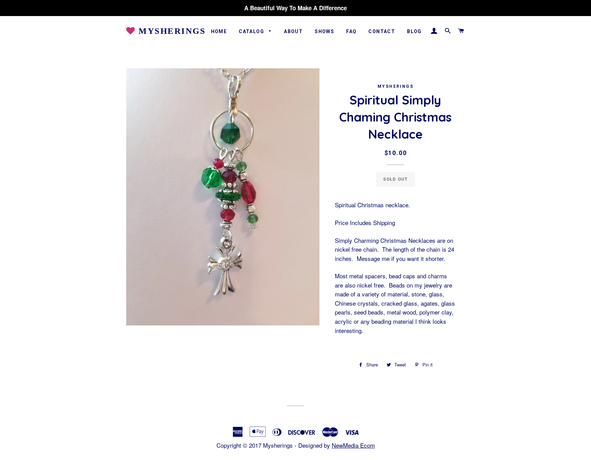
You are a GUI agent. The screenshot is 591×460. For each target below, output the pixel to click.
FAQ (351, 31)
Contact (381, 31)
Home (219, 31)
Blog (414, 31)
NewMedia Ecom (353, 445)
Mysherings (171, 31)
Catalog (252, 31)
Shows (324, 31)
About (293, 31)
